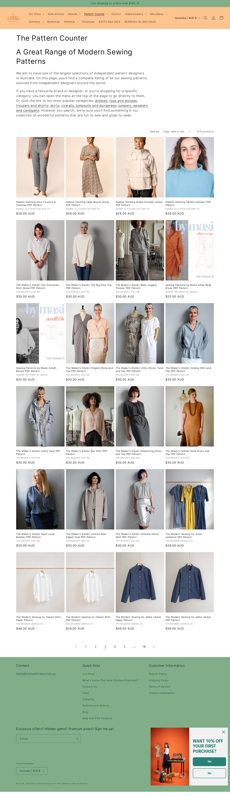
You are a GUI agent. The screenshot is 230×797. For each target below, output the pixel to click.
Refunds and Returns (95, 705)
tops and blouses (123, 101)
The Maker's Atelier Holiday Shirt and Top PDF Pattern (188, 369)
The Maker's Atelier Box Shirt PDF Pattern (86, 452)
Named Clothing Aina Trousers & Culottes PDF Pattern (36, 203)
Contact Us (89, 686)
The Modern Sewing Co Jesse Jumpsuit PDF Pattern (183, 535)
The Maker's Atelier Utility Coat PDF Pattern (38, 452)
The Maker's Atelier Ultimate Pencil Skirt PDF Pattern (137, 535)
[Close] (223, 732)
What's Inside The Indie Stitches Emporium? (110, 680)
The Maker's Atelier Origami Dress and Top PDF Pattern (89, 369)
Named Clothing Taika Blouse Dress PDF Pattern (87, 203)
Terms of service (159, 686)
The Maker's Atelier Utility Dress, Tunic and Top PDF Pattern (140, 369)
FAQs (85, 692)
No (209, 773)
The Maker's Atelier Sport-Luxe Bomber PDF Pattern (35, 535)
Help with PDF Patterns (97, 718)
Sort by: (155, 131)
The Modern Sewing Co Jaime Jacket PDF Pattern (188, 618)
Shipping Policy (159, 680)
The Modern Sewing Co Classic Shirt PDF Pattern (88, 618)
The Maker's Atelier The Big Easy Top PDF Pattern (89, 286)
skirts (54, 105)
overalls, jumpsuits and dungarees (88, 105)
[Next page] (154, 647)
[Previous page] (76, 647)
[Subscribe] (77, 738)
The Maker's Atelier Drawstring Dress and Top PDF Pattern (139, 452)
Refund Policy (158, 673)
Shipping (88, 699)
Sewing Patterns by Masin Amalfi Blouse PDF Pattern (36, 369)
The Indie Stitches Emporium (41, 783)
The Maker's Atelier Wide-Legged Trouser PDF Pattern (136, 286)
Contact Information (161, 692)
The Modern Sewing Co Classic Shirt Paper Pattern (38, 618)
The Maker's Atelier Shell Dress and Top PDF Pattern (187, 452)
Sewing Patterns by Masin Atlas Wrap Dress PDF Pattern (188, 286)
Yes (209, 761)
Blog (85, 711)
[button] (36, 14)
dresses (101, 101)
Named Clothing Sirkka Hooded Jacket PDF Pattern (139, 203)
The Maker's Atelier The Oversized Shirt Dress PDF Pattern (37, 286)
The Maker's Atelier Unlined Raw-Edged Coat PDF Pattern (86, 535)
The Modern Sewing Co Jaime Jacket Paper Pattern (138, 618)
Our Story (88, 673)
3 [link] (105, 646)
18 (144, 646)
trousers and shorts (32, 105)
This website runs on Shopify (72, 783)
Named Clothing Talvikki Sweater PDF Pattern (188, 203)
